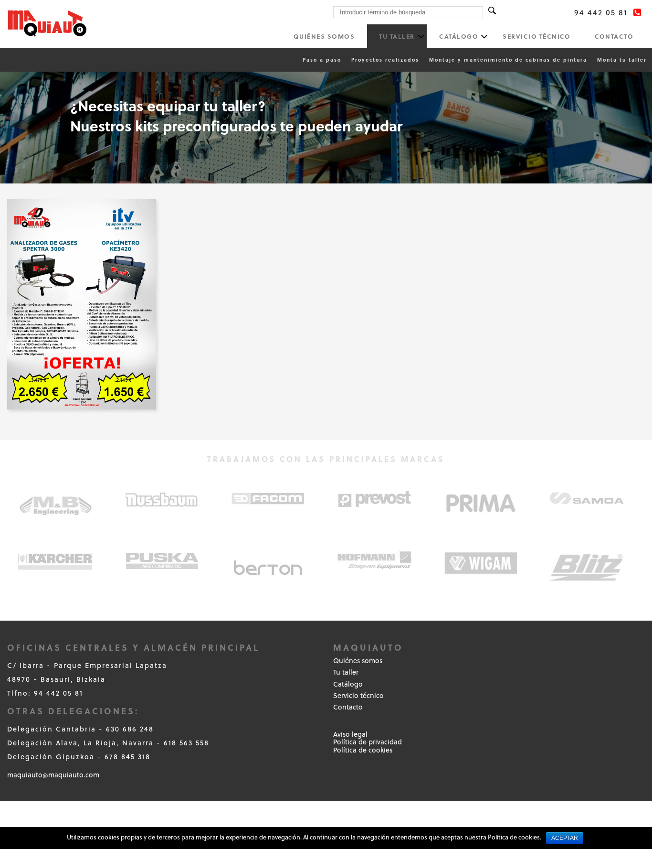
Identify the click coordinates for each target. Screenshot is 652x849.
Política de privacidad (367, 742)
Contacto (614, 36)
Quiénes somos (324, 36)
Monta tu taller (622, 59)
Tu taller (397, 36)
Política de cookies (362, 750)
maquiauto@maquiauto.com (53, 775)
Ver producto (81, 318)
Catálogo (458, 36)
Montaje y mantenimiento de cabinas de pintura (508, 59)
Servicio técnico (536, 36)
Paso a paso (322, 59)
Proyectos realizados (385, 59)
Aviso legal (350, 734)
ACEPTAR (564, 838)
